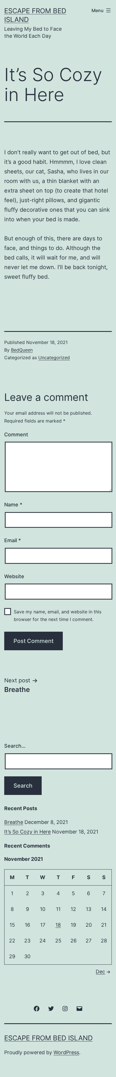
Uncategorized (54, 357)
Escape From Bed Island (48, 1038)
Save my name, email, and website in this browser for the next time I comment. (57, 615)
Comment (16, 434)
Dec (100, 972)
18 (58, 925)
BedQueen (22, 350)
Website (14, 576)
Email (12, 540)
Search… (15, 746)
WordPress (66, 1052)
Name (13, 505)
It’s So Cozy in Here (27, 832)
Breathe (13, 822)
